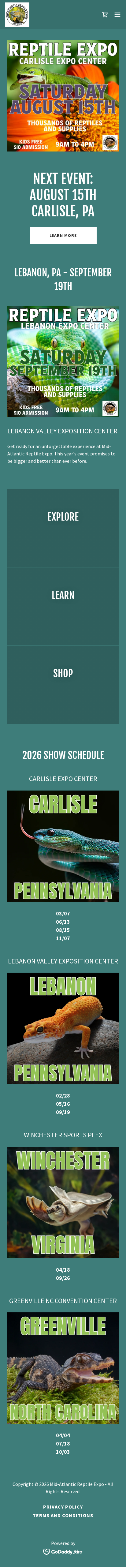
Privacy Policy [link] (63, 1507)
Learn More (63, 235)
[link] (17, 14)
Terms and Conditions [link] (63, 1515)
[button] (117, 15)
